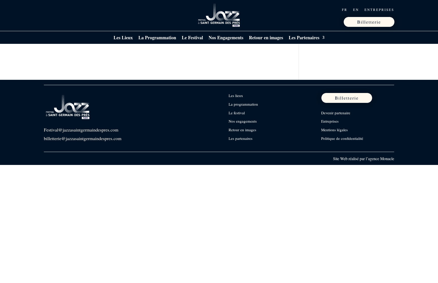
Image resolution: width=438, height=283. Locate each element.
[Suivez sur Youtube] (80, 9)
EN (356, 10)
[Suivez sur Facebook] (48, 9)
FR (345, 10)
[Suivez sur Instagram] (58, 9)
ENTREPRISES (379, 10)
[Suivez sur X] (69, 9)
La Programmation (157, 38)
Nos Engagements (226, 38)
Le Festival (192, 38)
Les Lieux (123, 38)
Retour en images (266, 38)
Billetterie (369, 22)
